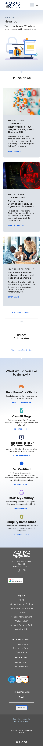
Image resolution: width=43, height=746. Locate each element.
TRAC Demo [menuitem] (21, 644)
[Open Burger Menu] (37, 5)
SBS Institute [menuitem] (21, 666)
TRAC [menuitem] (22, 600)
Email (21, 697)
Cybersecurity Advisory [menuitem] (21, 608)
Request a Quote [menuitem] (21, 648)
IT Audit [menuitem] (21, 612)
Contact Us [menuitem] (21, 652)
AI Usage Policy (26, 719)
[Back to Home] (12, 5)
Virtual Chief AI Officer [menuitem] (21, 604)
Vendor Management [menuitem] (21, 616)
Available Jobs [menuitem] (21, 629)
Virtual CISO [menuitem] (21, 621)
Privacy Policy (16, 719)
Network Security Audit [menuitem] (21, 625)
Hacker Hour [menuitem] (21, 662)
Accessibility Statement (21, 721)
